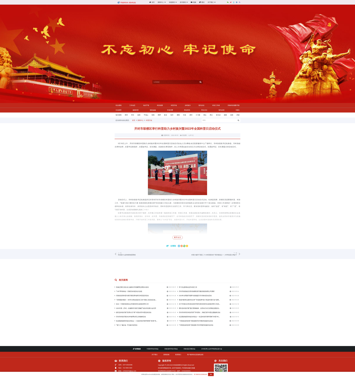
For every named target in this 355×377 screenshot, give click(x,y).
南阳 (225, 115)
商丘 (204, 115)
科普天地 (174, 105)
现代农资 (221, 110)
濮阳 (178, 115)
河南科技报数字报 (233, 105)
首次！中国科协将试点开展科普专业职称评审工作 (132, 304)
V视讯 (237, 110)
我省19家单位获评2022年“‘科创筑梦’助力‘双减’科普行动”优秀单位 (200, 300)
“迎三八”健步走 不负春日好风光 (126, 325)
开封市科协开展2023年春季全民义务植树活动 (131, 317)
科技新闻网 (177, 365)
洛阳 (138, 115)
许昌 (184, 115)
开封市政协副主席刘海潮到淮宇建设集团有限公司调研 (196, 291)
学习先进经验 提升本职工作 (188, 287)
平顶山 (146, 115)
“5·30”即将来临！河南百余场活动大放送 (129, 291)
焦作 (171, 115)
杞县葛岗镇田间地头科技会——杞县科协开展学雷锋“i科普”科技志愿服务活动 (204, 317)
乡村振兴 (188, 105)
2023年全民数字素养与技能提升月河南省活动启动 (195, 295)
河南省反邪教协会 (189, 349)
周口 (211, 115)
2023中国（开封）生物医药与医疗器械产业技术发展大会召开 (136, 308)
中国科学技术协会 (152, 349)
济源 (237, 115)
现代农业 (201, 105)
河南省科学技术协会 (171, 349)
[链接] (127, 2)
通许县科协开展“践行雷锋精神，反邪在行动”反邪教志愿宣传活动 (200, 308)
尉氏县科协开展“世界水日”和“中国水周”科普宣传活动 (133, 312)
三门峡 (198, 115)
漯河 (190, 115)
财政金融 (153, 110)
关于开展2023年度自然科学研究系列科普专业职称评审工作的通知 (200, 304)
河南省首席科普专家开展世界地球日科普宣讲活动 (132, 295)
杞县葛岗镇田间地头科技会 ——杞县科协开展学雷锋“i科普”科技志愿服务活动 (141, 321)
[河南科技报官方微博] (230, 2)
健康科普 (136, 110)
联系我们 (178, 354)
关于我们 (155, 354)
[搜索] (239, 2)
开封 (132, 115)
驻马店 (218, 115)
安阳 (153, 115)
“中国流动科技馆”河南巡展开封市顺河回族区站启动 (196, 321)
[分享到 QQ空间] (187, 246)
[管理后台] (236, 2)
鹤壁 (159, 115)
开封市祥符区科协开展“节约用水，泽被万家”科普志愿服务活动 (199, 312)
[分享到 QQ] (179, 246)
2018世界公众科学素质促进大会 (211, 349)
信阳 (231, 115)
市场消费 (170, 110)
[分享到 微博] (182, 246)
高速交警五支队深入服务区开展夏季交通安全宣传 (132, 287)
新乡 (165, 115)
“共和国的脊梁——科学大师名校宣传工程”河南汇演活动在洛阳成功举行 (139, 300)
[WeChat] (227, 2)
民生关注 (204, 110)
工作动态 (132, 105)
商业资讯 (187, 110)
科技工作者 (216, 105)
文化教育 (118, 110)
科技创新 (160, 105)
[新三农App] (233, 2)
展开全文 (177, 237)
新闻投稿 (166, 354)
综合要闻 (118, 105)
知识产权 (146, 105)
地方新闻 (118, 115)
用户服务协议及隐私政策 (195, 354)
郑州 (126, 115)
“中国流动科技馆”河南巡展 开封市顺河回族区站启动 (196, 325)
